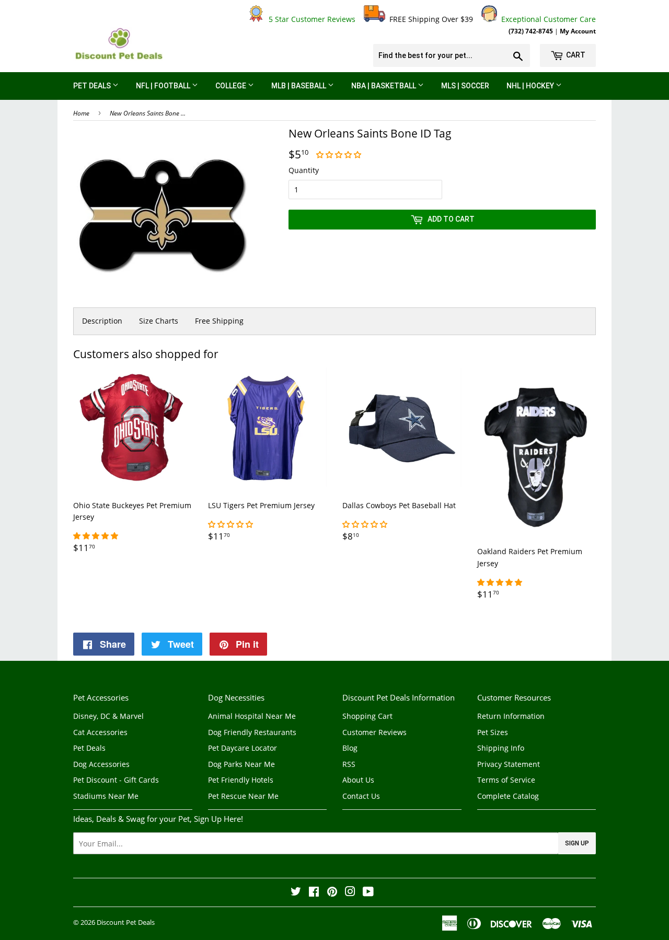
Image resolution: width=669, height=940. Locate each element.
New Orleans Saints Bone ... (148, 113)
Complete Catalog (508, 796)
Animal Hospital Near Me (252, 716)
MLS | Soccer (465, 86)
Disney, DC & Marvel (108, 716)
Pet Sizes (492, 732)
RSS (348, 764)
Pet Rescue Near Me (243, 796)
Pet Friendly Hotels (240, 780)
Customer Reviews (374, 732)
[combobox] (451, 55)
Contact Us (361, 796)
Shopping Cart (367, 716)
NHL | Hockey (531, 86)
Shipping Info (500, 748)
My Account (578, 31)
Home (81, 113)
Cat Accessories (100, 732)
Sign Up (577, 843)
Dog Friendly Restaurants (252, 732)
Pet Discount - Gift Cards (116, 780)
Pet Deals (92, 86)
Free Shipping (219, 321)
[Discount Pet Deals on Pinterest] (332, 893)
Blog (349, 748)
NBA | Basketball (384, 86)
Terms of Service (506, 780)
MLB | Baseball (299, 86)
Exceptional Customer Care (546, 19)
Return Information (511, 716)
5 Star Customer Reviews (309, 19)
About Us (358, 780)
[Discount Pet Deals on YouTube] (368, 893)
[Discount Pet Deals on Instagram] (350, 893)
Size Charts (158, 321)
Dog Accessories (101, 764)
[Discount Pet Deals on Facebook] (313, 893)
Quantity (304, 170)
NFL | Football (164, 86)
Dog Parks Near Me (241, 764)
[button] (339, 154)
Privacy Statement (508, 764)
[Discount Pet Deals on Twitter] (296, 893)
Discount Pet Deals (126, 922)
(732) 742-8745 (531, 31)
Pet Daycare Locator (242, 748)
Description (102, 321)
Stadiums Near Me (106, 796)
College (231, 86)
